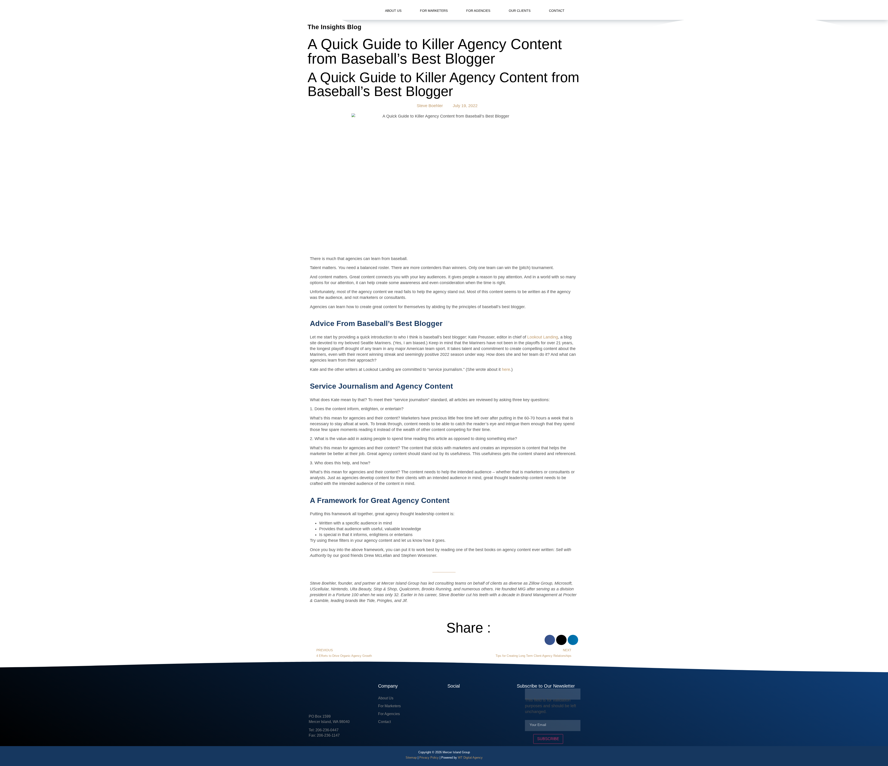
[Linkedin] (465, 700)
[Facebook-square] (451, 700)
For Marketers (434, 10)
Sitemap (411, 757)
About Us (393, 10)
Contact (556, 10)
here (506, 369)
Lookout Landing (542, 337)
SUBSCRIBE (548, 739)
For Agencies (478, 10)
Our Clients (519, 10)
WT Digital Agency (470, 757)
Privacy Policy (429, 757)
